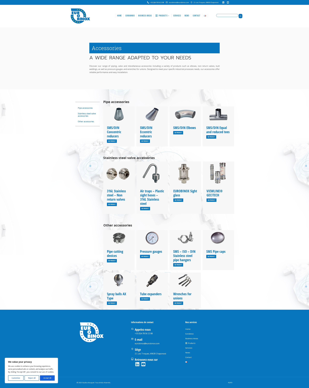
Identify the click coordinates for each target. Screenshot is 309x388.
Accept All (47, 378)
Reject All (31, 378)
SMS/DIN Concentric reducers (114, 131)
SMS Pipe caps (215, 251)
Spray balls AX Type (116, 295)
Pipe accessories (85, 108)
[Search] (240, 16)
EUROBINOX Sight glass (185, 193)
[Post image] (119, 114)
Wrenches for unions (182, 295)
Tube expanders (151, 293)
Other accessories (86, 121)
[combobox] (227, 15)
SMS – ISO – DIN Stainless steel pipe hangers (184, 255)
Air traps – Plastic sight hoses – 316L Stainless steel (152, 197)
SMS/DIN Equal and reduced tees (218, 129)
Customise (16, 378)
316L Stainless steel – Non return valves (116, 195)
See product (112, 141)
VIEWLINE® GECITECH (215, 193)
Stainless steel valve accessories (87, 114)
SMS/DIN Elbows (184, 127)
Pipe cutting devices (115, 253)
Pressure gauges (151, 251)
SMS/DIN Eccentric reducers (146, 131)
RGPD (230, 382)
